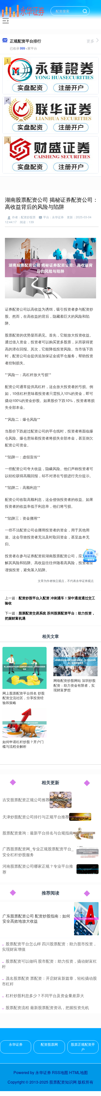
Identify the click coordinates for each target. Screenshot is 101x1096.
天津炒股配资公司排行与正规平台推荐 (35, 817)
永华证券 (16, 1044)
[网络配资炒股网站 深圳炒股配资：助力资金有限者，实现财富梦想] (75, 661)
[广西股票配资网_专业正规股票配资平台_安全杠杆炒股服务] (87, 851)
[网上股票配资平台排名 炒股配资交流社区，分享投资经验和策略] (24, 667)
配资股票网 (49, 1044)
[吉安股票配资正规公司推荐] (61, 800)
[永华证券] (23, 10)
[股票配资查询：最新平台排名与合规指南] (84, 833)
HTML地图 (78, 1072)
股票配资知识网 (63, 1082)
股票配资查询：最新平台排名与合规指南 (37, 833)
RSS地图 (60, 1072)
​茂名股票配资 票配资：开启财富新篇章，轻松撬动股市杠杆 (49, 980)
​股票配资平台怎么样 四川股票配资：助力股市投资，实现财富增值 (49, 946)
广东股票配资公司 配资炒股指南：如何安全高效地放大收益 (36, 918)
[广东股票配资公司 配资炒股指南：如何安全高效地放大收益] (86, 918)
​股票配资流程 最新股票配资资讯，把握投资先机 (47, 1007)
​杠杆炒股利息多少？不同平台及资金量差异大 (45, 995)
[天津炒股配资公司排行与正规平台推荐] (80, 817)
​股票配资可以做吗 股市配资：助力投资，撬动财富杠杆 (49, 963)
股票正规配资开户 (83, 1047)
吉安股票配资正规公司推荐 (26, 799)
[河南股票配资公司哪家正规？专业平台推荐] (87, 869)
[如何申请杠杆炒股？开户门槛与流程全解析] (24, 722)
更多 (90, 41)
